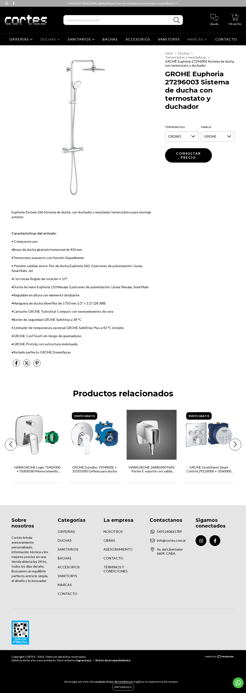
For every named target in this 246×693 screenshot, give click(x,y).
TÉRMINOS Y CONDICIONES (116, 569)
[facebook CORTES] (14, 3)
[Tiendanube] (219, 657)
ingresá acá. (84, 660)
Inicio (169, 53)
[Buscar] (176, 20)
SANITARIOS (80, 39)
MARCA (206, 127)
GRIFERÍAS (19, 39)
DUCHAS (49, 39)
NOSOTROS (113, 531)
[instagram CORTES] (7, 3)
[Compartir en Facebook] (17, 365)
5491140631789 (169, 531)
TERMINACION (175, 127)
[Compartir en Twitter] (27, 365)
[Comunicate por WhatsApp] (238, 682)
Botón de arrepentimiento (112, 660)
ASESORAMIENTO (118, 549)
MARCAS (196, 39)
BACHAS (110, 39)
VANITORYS (169, 39)
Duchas (184, 53)
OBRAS (109, 540)
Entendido (123, 687)
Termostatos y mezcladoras (185, 57)
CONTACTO (226, 39)
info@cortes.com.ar (171, 540)
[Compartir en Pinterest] (37, 365)
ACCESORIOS (138, 39)
